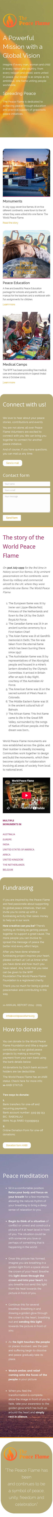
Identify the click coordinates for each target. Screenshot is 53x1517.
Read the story (10, 222)
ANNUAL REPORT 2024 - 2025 (24, 1005)
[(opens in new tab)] (26, 254)
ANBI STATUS (14, 1085)
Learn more (18, 304)
